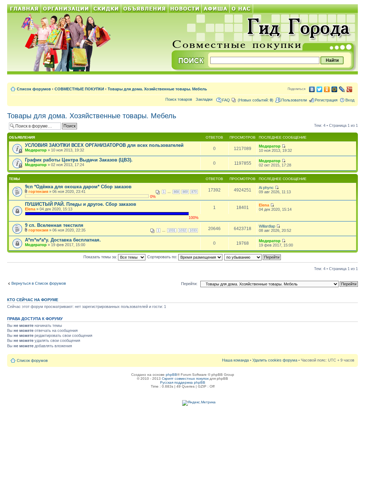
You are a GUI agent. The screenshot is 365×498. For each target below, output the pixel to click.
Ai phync (266, 187)
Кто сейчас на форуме (32, 300)
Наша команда (235, 360)
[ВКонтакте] (312, 89)
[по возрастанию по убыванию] (253, 257)
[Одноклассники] (327, 89)
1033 (193, 230)
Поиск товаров (178, 99)
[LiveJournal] (342, 89)
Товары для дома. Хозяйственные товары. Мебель (157, 89)
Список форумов (34, 89)
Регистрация (326, 100)
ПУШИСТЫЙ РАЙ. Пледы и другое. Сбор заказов (80, 204)
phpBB (171, 375)
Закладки (204, 99)
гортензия (38, 191)
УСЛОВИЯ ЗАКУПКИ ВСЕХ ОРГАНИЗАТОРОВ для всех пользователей (104, 145)
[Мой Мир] (334, 89)
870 (194, 192)
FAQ (226, 100)
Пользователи (294, 100)
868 (176, 192)
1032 (182, 230)
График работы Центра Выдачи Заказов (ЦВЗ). (79, 160)
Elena (30, 209)
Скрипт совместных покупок (185, 378)
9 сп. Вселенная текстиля (54, 225)
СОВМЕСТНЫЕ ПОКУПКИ (79, 89)
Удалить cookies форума (274, 360)
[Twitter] (319, 89)
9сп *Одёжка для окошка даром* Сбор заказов (78, 186)
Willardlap (267, 226)
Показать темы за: (100, 257)
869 (185, 192)
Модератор (36, 150)
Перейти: (189, 284)
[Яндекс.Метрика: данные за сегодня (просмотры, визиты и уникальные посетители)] (199, 403)
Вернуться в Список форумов (38, 283)
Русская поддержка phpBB (182, 382)
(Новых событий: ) (255, 100)
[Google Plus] (349, 89)
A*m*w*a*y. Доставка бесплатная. (63, 240)
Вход (349, 100)
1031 (171, 230)
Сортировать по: (162, 257)
